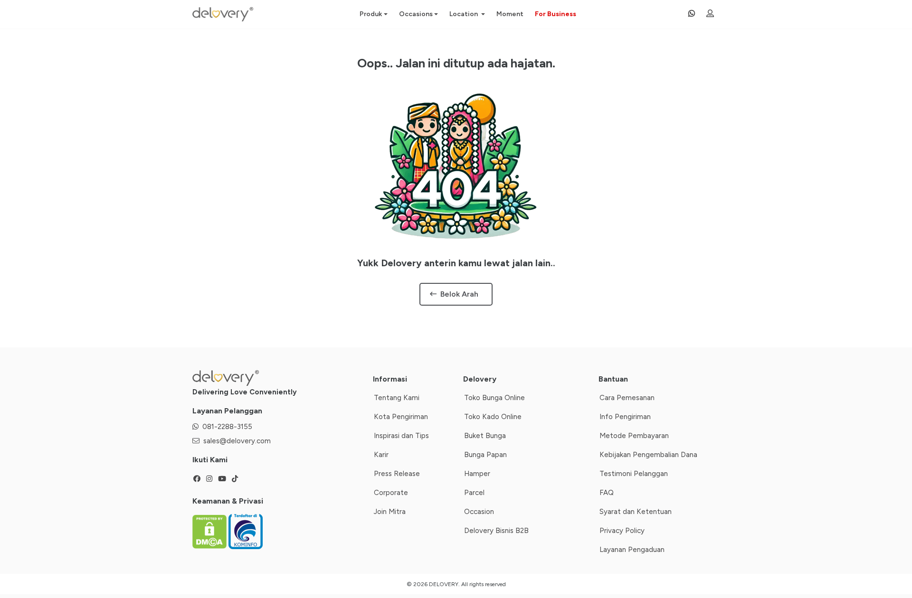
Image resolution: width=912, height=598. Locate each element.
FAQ (606, 492)
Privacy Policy (622, 530)
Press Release (397, 473)
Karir (381, 454)
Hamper (477, 473)
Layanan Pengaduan (632, 549)
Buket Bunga (485, 435)
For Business (555, 14)
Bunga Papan (485, 454)
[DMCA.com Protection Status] (210, 531)
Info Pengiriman (625, 416)
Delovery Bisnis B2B (496, 530)
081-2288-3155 (227, 426)
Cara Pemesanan (627, 397)
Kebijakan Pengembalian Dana (648, 454)
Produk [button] (371, 14)
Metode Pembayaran (634, 435)
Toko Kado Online (493, 416)
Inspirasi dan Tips (401, 435)
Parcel (474, 492)
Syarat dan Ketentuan (635, 511)
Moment (509, 14)
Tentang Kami (396, 397)
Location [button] (464, 14)
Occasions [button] (416, 14)
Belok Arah (459, 294)
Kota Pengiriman (401, 416)
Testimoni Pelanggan (633, 473)
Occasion (479, 511)
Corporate (391, 492)
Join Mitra (390, 511)
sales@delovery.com (237, 441)
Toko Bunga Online (494, 397)
